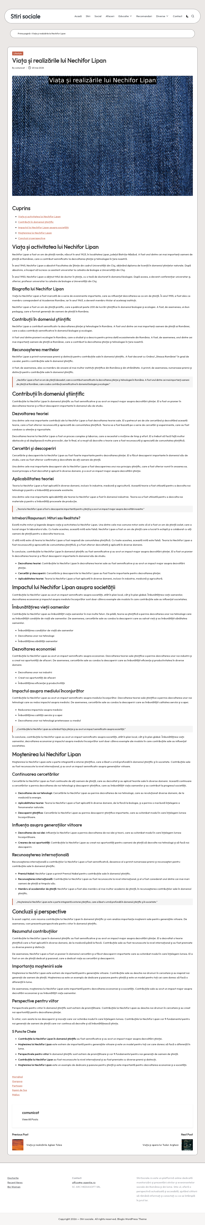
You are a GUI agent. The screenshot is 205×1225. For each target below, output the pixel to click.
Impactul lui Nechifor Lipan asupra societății (43, 227)
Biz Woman (14, 1186)
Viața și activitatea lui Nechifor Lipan (39, 216)
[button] (30, 1119)
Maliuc (16, 1094)
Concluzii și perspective (31, 238)
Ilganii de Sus (19, 1090)
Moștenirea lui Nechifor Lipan (35, 232)
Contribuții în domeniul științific (36, 221)
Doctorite (13, 1177)
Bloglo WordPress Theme (132, 1219)
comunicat (30, 1112)
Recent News (15, 1182)
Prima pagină (24, 33)
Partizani (17, 1085)
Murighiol (17, 1076)
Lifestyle (18, 53)
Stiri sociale (25, 16)
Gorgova (17, 1081)
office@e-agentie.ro (83, 1182)
